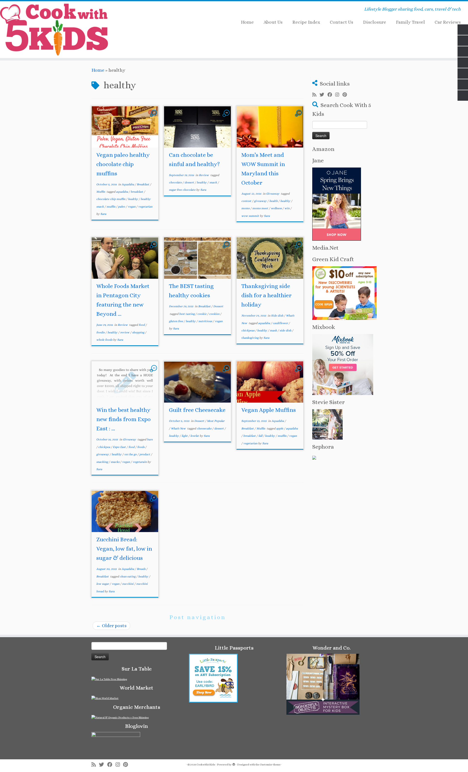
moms (245, 208)
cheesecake (204, 428)
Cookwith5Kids (205, 764)
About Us (273, 22)
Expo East (120, 447)
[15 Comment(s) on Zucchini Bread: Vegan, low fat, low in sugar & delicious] (154, 501)
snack (213, 182)
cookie (202, 314)
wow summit (250, 216)
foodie (101, 332)
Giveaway (273, 193)
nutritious (205, 321)
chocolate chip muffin (111, 199)
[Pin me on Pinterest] (346, 95)
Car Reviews (448, 22)
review (125, 332)
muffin (111, 206)
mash (274, 330)
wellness (277, 208)
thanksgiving (250, 337)
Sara (103, 214)
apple (280, 428)
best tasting (187, 314)
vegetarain (140, 462)
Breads (141, 569)
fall (260, 435)
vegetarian (145, 206)
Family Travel (410, 22)
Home (247, 22)
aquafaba (122, 191)
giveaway (260, 201)
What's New (178, 428)
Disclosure (374, 22)
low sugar (103, 583)
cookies (214, 314)
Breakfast (143, 184)
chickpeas (248, 330)
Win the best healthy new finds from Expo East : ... (123, 419)
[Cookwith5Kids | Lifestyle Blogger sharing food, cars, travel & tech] (54, 30)
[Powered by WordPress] (233, 763)
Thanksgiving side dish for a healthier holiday (266, 295)
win (287, 208)
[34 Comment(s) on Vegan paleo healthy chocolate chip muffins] (154, 116)
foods (141, 447)
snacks (115, 462)
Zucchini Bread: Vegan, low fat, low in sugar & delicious (124, 548)
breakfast (137, 191)
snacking (102, 462)
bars (150, 439)
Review (204, 175)
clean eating (128, 576)
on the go (130, 454)
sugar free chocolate (182, 189)
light (185, 435)
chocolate (176, 182)
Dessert (218, 306)
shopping (138, 332)
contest (246, 201)
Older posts (111, 625)
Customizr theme (270, 764)
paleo (122, 206)
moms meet (260, 208)
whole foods (104, 339)
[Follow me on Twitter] (323, 95)
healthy (133, 199)
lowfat (195, 435)
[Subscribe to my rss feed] (316, 95)
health (273, 201)
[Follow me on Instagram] (338, 95)
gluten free (176, 321)
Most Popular (215, 421)
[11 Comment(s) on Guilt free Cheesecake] (227, 372)
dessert (190, 182)
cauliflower (281, 323)
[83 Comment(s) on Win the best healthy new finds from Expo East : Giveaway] (154, 372)
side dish (286, 330)
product (145, 454)
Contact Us (341, 22)
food (142, 325)
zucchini (128, 583)
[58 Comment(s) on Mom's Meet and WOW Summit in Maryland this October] (299, 116)
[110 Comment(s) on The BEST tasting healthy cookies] (227, 248)
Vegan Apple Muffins (268, 409)
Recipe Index (306, 22)
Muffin (101, 191)
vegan (132, 206)
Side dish (277, 315)
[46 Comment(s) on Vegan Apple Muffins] (299, 372)
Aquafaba (128, 184)
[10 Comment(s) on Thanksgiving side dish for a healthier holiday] (299, 248)
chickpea (104, 447)
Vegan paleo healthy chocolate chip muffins (123, 164)
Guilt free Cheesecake (197, 409)
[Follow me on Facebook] (331, 95)
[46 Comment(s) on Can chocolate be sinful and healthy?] (227, 116)
